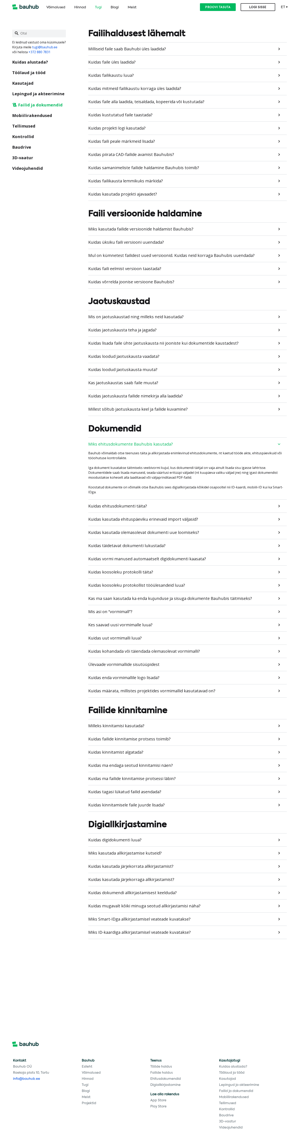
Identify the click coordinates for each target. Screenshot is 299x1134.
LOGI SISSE (257, 7)
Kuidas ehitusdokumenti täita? (117, 506)
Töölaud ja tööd (29, 72)
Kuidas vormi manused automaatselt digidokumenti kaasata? (147, 559)
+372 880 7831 (39, 52)
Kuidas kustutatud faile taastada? (120, 115)
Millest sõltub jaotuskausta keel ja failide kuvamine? (138, 409)
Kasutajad (23, 83)
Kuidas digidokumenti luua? (114, 840)
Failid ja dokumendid (40, 105)
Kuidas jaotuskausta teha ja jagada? (122, 330)
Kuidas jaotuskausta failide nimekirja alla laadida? (135, 396)
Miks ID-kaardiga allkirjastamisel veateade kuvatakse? (139, 932)
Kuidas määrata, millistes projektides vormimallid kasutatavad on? (151, 691)
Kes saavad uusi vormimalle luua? (120, 625)
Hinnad (80, 7)
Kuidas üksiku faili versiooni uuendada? (126, 242)
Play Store (158, 1106)
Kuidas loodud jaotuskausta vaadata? (123, 356)
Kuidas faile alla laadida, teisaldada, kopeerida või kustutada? (146, 101)
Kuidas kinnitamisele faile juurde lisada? (126, 805)
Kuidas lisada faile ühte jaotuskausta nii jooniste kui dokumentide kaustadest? (163, 343)
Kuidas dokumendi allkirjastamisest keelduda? (132, 892)
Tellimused (23, 126)
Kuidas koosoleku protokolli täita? (120, 572)
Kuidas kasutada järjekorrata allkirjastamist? (130, 866)
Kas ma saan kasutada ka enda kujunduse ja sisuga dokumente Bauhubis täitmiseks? (170, 598)
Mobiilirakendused (32, 115)
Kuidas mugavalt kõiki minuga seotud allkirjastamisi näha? (144, 906)
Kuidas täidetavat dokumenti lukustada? (126, 545)
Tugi (98, 7)
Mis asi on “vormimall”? (110, 611)
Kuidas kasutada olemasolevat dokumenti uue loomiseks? (143, 532)
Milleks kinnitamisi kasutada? (116, 725)
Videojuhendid (27, 168)
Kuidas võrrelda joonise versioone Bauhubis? (131, 282)
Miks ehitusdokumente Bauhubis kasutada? (130, 444)
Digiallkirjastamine (165, 1085)
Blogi (115, 7)
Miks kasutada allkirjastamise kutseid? (125, 853)
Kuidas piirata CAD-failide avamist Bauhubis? (131, 154)
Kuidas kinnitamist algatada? (115, 752)
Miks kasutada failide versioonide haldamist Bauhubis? (140, 229)
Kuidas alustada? (30, 62)
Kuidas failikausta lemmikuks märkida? (125, 181)
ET (283, 7)
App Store (158, 1100)
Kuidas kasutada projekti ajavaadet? (122, 194)
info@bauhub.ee (26, 1079)
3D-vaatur (22, 157)
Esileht (87, 1066)
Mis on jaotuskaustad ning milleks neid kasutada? (135, 316)
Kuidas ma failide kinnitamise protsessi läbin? (132, 778)
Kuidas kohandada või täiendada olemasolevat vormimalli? (144, 651)
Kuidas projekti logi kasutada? (116, 128)
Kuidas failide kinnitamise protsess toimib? (129, 739)
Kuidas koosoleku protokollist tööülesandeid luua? (136, 585)
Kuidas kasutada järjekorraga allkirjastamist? (131, 879)
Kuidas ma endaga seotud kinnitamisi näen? (130, 765)
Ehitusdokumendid (165, 1079)
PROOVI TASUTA (217, 7)
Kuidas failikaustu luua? (111, 75)
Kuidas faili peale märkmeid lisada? (121, 141)
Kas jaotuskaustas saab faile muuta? (123, 382)
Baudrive (21, 147)
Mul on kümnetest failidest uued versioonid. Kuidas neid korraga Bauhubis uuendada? (171, 255)
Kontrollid (23, 136)
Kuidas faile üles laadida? (111, 62)
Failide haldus (161, 1072)
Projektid (89, 1103)
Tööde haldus (161, 1066)
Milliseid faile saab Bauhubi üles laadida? (127, 49)
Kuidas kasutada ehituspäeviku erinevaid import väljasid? (143, 519)
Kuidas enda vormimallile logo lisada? (123, 677)
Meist (132, 7)
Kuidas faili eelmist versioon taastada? (124, 268)
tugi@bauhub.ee (44, 47)
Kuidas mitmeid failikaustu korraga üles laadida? (134, 88)
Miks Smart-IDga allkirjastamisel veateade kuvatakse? (139, 919)
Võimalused (55, 7)
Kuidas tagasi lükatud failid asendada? (124, 791)
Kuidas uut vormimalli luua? (115, 638)
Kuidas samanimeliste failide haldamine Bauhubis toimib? (143, 167)
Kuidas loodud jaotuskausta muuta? (122, 369)
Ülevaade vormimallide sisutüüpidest (123, 664)
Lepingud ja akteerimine (38, 93)
